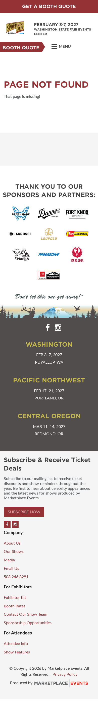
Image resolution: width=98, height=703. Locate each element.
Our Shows (14, 552)
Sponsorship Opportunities (28, 623)
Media (9, 560)
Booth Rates (14, 606)
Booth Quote (21, 47)
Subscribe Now (24, 512)
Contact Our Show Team (25, 614)
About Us (12, 543)
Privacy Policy (65, 674)
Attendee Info (16, 644)
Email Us (11, 569)
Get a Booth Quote (49, 6)
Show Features (17, 652)
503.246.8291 (16, 577)
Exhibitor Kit (15, 598)
